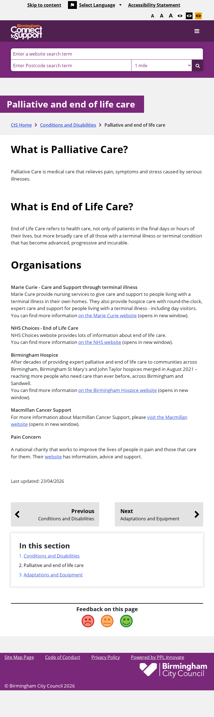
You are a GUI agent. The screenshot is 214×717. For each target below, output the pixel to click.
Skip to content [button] (44, 5)
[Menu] (196, 31)
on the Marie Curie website (107, 315)
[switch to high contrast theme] (189, 16)
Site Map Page (19, 657)
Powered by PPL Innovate (157, 657)
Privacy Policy (105, 657)
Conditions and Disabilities (68, 125)
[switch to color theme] (180, 16)
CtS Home (21, 125)
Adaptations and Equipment (53, 575)
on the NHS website (99, 342)
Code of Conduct (62, 657)
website (53, 456)
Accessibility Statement (154, 5)
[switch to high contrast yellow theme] (198, 16)
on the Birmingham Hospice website (117, 390)
